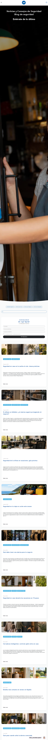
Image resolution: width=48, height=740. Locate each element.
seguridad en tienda (24, 404)
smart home (20, 636)
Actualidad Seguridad (10, 306)
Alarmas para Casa (19, 306)
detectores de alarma (15, 728)
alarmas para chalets (7, 590)
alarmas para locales (7, 404)
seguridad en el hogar (21, 590)
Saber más (5, 429)
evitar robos (14, 590)
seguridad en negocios (15, 404)
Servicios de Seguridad (37, 306)
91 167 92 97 (24, 322)
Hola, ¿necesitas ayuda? (35, 737)
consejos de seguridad (7, 499)
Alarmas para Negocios (28, 306)
